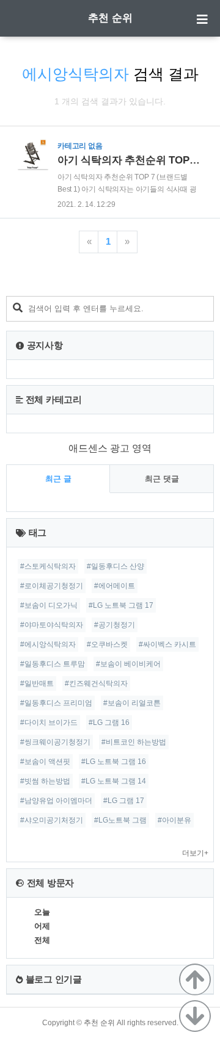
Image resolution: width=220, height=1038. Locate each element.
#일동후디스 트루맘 (52, 664)
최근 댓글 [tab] (162, 478)
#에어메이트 (114, 586)
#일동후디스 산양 (115, 566)
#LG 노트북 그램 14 (113, 781)
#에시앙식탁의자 (48, 644)
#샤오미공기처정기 (51, 820)
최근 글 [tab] (58, 478)
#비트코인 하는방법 (133, 742)
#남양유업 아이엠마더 (56, 800)
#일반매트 (37, 683)
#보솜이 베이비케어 (128, 664)
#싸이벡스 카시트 (167, 644)
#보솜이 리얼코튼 (132, 703)
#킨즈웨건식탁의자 (96, 683)
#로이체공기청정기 (51, 586)
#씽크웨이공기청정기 (55, 742)
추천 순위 (110, 18)
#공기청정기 (114, 625)
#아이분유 (174, 820)
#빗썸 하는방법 (45, 781)
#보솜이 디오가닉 (49, 605)
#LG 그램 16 (109, 722)
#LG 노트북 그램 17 (121, 605)
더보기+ (195, 853)
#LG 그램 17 (123, 800)
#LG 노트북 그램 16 (113, 761)
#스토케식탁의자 (48, 566)
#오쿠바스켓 (107, 644)
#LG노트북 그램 (120, 820)
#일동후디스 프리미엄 (56, 703)
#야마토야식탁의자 (51, 625)
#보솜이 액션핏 (45, 761)
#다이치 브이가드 (49, 722)
